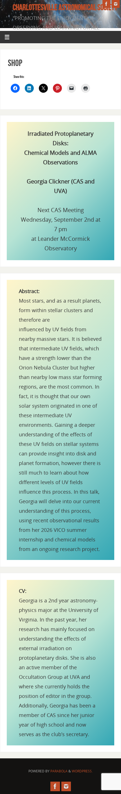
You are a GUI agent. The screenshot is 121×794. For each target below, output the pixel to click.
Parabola (59, 771)
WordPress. (82, 771)
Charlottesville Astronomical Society (65, 7)
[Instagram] (116, 4)
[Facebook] (106, 4)
